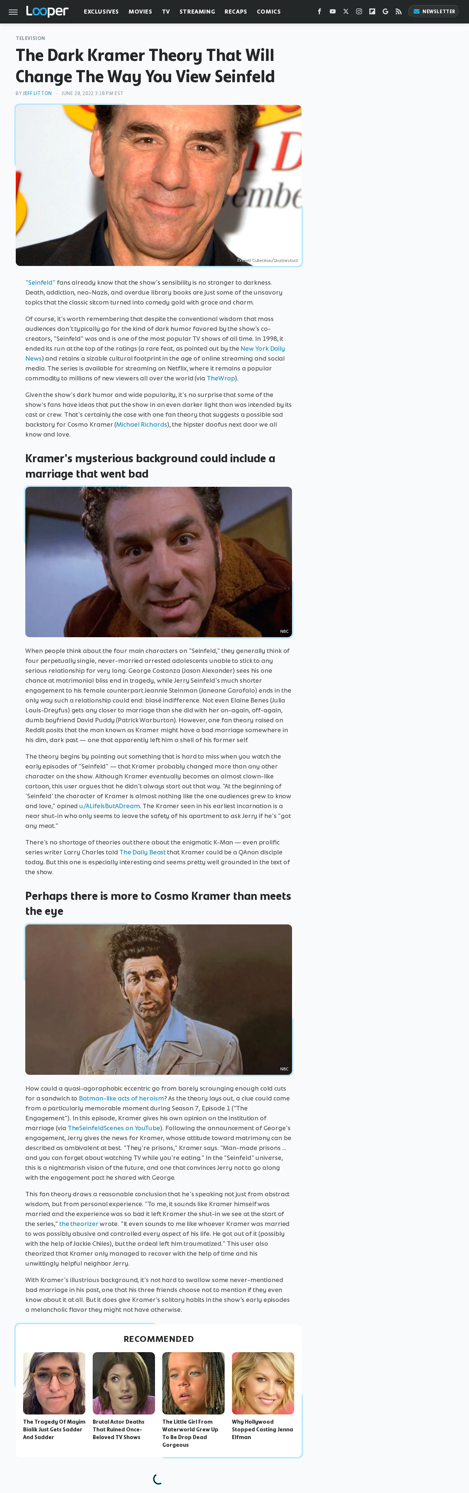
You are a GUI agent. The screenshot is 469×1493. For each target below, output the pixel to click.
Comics (269, 11)
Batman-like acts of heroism (121, 1098)
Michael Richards (141, 424)
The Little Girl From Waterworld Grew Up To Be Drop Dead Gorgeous (190, 1433)
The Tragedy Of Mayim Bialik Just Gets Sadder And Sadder (54, 1429)
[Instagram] (359, 13)
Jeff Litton (37, 93)
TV (166, 11)
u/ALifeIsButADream (109, 806)
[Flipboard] (372, 13)
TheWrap (221, 378)
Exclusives (101, 11)
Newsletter (438, 11)
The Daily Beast (142, 852)
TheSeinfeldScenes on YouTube (114, 1128)
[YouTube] (332, 13)
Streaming (197, 11)
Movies (140, 11)
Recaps (236, 11)
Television (30, 38)
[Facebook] (319, 13)
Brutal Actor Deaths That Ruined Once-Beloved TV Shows (118, 1429)
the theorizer (79, 1223)
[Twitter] (346, 13)
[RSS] (398, 13)
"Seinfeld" (40, 282)
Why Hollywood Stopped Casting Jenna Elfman (262, 1429)
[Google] (385, 13)
